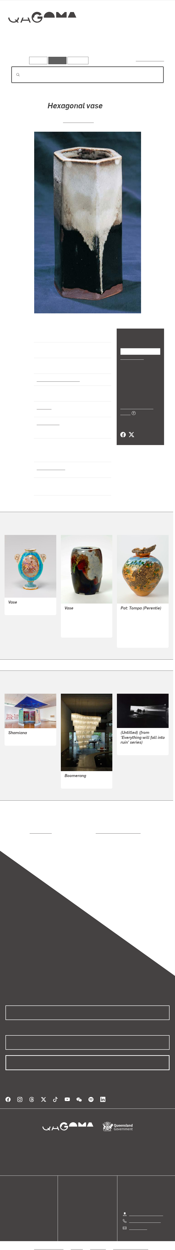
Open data (13, 1190)
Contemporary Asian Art (57, 379)
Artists (42, 50)
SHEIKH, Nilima (20, 739)
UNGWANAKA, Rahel (137, 636)
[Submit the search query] (14, 74)
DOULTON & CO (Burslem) (85, 625)
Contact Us (138, 1222)
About (10, 1212)
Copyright (98, 1242)
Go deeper (66, 50)
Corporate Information (130, 1242)
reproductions (22, 831)
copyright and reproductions (98, 831)
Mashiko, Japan (50, 467)
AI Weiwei (72, 782)
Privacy (77, 1242)
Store (9, 1201)
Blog (9, 1207)
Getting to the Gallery (146, 1208)
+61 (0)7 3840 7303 (145, 1215)
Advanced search (150, 59)
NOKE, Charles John (80, 614)
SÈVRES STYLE (20, 608)
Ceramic (44, 407)
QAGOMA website (19, 1196)
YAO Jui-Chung (133, 748)
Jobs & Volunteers (49, 1242)
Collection (42, 31)
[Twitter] (131, 429)
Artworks (20, 50)
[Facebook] (123, 429)
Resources (77, 60)
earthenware (48, 422)
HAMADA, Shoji (78, 120)
